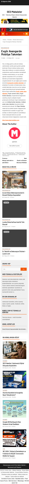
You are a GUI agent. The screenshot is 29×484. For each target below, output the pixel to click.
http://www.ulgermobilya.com (10, 120)
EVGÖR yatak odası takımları (9, 153)
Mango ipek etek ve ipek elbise (7, 160)
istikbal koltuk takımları (12, 154)
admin (4, 58)
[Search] (24, 33)
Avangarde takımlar (9, 152)
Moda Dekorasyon (5, 47)
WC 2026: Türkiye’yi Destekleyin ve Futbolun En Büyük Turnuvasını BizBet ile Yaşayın (14, 453)
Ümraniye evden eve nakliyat (9, 474)
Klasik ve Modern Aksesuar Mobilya (22, 160)
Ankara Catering (16, 470)
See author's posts (14, 145)
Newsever (10, 467)
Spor (4, 448)
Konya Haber (25, 470)
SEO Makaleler (14, 11)
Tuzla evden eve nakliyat (17, 476)
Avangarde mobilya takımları (15, 83)
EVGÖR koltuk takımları (20, 152)
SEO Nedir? (5, 360)
